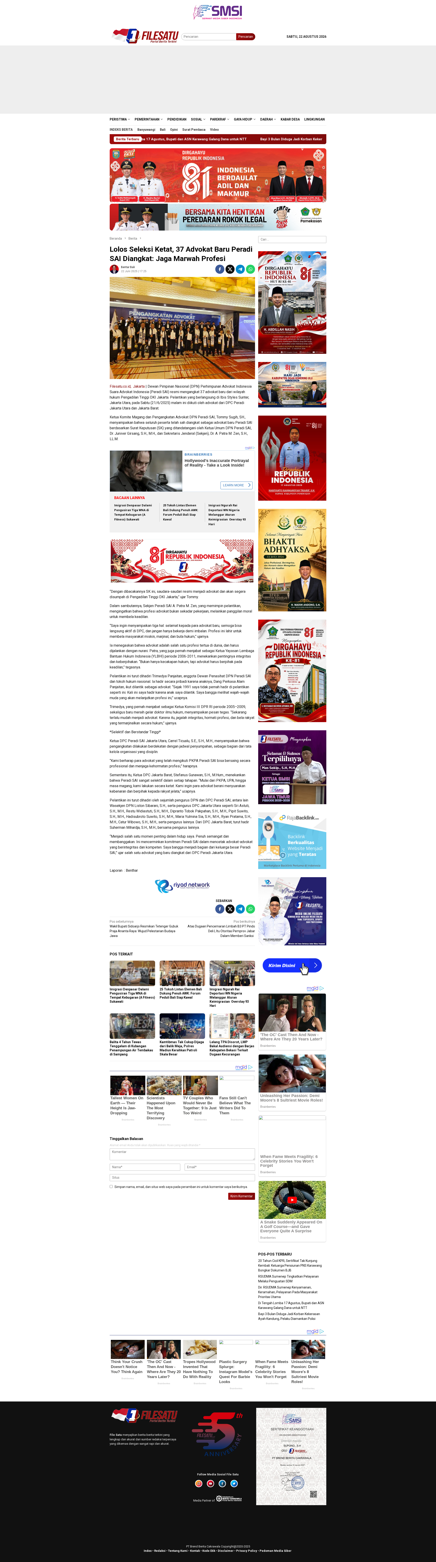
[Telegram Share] (240, 269)
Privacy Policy (246, 1550)
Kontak (195, 1550)
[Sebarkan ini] (219, 269)
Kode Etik (208, 1550)
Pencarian (245, 36)
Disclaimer (226, 1550)
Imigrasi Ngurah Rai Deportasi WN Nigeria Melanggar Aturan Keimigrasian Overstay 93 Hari (227, 515)
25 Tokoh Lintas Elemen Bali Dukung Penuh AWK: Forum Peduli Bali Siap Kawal (181, 993)
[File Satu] (145, 36)
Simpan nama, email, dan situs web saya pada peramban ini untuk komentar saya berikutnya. (181, 1187)
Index (148, 1550)
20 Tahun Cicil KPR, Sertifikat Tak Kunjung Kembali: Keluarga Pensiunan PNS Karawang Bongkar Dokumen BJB (290, 1265)
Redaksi (160, 1550)
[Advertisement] (218, 79)
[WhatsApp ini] (250, 269)
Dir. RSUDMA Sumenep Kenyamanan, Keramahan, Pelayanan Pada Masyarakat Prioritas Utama (287, 1292)
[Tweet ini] (230, 269)
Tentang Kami (178, 1550)
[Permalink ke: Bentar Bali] (114, 269)
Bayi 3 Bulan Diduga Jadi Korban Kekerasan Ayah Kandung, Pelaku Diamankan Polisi (175, 139)
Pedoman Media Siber (276, 1550)
